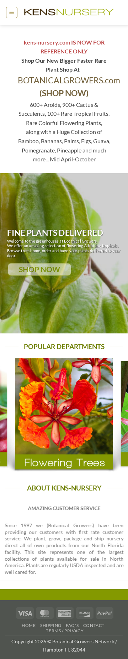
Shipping (51, 625)
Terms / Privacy (65, 630)
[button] (11, 12)
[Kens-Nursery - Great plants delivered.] (70, 12)
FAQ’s (72, 625)
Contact (94, 625)
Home (29, 625)
